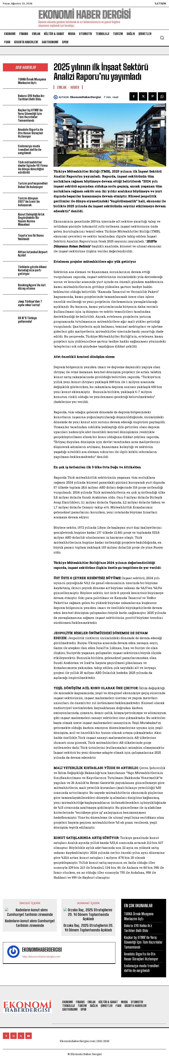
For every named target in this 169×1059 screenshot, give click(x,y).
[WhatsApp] (162, 96)
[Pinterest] (152, 96)
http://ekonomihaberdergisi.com (41, 956)
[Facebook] (133, 96)
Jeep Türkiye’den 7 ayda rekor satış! (30, 303)
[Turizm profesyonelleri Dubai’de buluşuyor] (9, 184)
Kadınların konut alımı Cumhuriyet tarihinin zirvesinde (30, 923)
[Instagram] (13, 1036)
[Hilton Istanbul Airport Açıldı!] (9, 253)
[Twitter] (143, 96)
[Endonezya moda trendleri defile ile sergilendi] (9, 149)
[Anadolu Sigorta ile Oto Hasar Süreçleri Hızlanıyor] (9, 132)
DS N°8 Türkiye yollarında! (27, 319)
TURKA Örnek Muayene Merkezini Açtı (32, 81)
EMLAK (62, 87)
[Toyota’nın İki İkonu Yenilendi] (9, 237)
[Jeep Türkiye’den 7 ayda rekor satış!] (9, 303)
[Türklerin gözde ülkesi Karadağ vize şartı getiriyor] (9, 270)
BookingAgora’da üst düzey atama (32, 286)
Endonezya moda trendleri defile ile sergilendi (29, 149)
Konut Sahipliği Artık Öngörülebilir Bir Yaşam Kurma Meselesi (31, 219)
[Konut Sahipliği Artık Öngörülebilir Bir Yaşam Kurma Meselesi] (9, 218)
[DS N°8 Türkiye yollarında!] (9, 319)
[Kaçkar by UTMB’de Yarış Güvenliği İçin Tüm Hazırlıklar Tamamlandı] (9, 113)
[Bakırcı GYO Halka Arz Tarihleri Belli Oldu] (9, 97)
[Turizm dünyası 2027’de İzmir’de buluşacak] (9, 201)
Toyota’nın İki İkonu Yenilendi (31, 237)
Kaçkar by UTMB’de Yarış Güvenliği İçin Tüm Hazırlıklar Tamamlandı (30, 115)
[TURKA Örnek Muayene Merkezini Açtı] (9, 80)
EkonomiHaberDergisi (85, 97)
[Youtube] (28, 1036)
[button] (162, 38)
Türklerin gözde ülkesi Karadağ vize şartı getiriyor (32, 270)
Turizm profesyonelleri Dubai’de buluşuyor (33, 185)
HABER (74, 87)
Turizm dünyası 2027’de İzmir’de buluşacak (29, 201)
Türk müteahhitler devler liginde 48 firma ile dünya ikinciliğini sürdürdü (33, 167)
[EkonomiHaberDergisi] (56, 97)
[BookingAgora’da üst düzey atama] (9, 286)
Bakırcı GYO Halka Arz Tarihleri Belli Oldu (31, 97)
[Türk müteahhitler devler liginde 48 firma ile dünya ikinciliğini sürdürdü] (9, 165)
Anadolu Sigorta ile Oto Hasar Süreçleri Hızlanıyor (30, 133)
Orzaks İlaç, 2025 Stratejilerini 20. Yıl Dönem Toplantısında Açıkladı (88, 927)
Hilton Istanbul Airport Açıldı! (32, 253)
